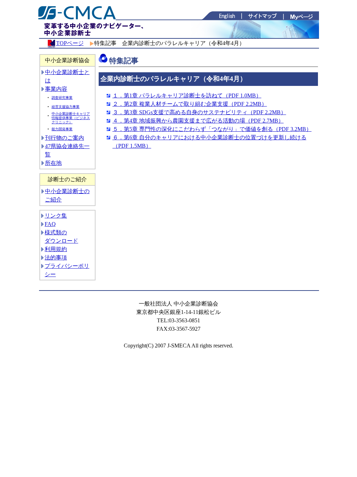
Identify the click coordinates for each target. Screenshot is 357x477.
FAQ (50, 224)
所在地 (53, 163)
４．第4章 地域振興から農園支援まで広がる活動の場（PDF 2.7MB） (198, 121)
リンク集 (56, 216)
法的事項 (56, 257)
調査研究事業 (62, 98)
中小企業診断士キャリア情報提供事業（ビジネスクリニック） (71, 118)
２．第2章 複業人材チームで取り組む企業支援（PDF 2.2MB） (190, 104)
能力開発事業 (62, 129)
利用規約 (56, 249)
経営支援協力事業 (65, 107)
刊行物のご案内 (64, 138)
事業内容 (56, 89)
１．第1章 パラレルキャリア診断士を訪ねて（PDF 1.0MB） (187, 95)
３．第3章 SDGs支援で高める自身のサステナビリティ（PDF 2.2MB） (199, 112)
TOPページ (70, 43)
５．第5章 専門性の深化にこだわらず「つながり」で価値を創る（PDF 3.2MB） (212, 129)
